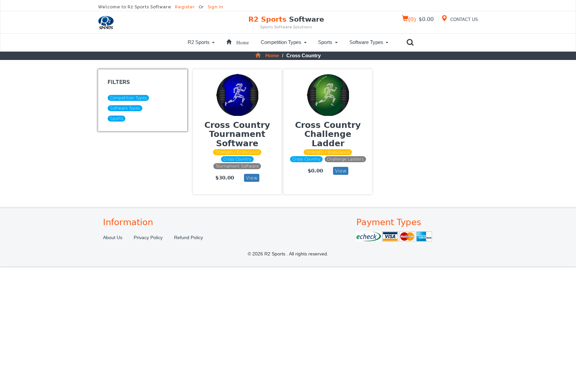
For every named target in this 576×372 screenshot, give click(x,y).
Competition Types (281, 42)
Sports (325, 42)
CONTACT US (463, 19)
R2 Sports (286, 22)
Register (185, 6)
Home (272, 55)
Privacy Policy (148, 237)
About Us (112, 237)
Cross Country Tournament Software (237, 134)
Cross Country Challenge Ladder (328, 134)
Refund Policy (188, 237)
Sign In (215, 6)
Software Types (366, 42)
